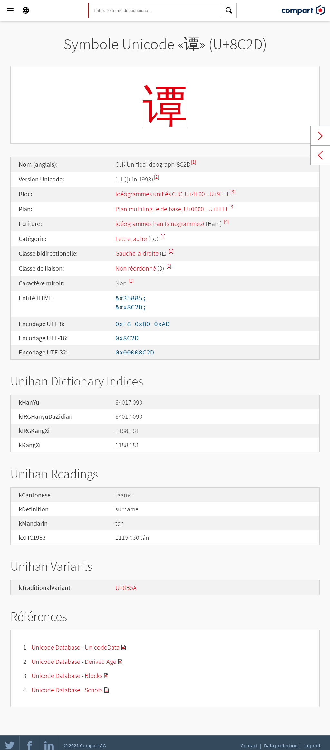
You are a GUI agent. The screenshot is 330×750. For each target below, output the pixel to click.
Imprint (312, 745)
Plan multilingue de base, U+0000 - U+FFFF (172, 209)
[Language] (26, 10)
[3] (232, 192)
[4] (226, 221)
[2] (156, 177)
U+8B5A (126, 587)
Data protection (281, 745)
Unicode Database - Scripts (67, 690)
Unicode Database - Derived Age (74, 661)
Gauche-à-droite (137, 253)
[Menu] (10, 10)
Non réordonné (135, 268)
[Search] (229, 10)
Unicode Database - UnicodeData (76, 647)
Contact (249, 745)
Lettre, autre (131, 238)
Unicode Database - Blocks (67, 676)
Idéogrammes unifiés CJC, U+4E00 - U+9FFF (172, 194)
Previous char (320, 155)
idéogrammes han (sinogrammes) (159, 224)
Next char (320, 136)
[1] (193, 162)
